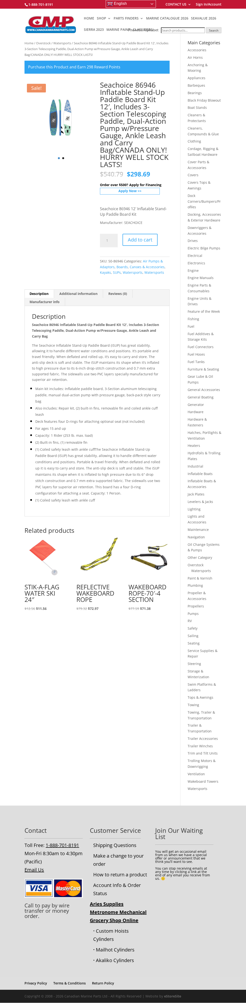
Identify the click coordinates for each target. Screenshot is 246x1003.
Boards (122, 267)
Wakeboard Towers (203, 781)
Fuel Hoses (196, 354)
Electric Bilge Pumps (204, 248)
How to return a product (120, 874)
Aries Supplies (106, 904)
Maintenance (198, 529)
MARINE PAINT (118, 30)
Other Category (200, 557)
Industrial (195, 466)
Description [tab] (39, 293)
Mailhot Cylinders (115, 949)
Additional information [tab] (78, 293)
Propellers (196, 606)
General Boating (201, 397)
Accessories (197, 50)
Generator (196, 404)
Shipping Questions (114, 845)
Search (213, 30)
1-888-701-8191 (62, 845)
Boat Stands (197, 107)
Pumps (193, 613)
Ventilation (196, 774)
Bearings (195, 93)
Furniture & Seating (203, 369)
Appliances (196, 78)
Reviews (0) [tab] (117, 293)
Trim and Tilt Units (203, 753)
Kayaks (105, 272)
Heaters (194, 445)
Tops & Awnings (200, 697)
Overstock (43, 43)
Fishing (193, 319)
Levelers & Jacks (200, 501)
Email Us (34, 869)
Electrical (195, 255)
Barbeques (196, 85)
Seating (194, 643)
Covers (193, 175)
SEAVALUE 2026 (203, 18)
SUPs (117, 272)
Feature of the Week (204, 311)
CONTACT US (176, 5)
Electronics (196, 263)
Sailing (193, 635)
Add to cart (140, 239)
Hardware (195, 412)
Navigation (196, 537)
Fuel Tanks (196, 361)
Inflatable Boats (200, 473)
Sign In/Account (208, 5)
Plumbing (195, 585)
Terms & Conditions (69, 983)
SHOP (101, 18)
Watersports (62, 43)
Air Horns (195, 57)
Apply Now (127, 191)
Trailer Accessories (203, 738)
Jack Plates (196, 494)
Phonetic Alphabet (143, 30)
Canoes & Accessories (147, 267)
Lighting (194, 509)
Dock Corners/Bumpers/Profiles (204, 201)
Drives (193, 240)
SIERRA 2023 (94, 30)
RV (190, 621)
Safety (192, 628)
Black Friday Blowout (204, 100)
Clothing (194, 141)
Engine (193, 270)
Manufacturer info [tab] (45, 302)
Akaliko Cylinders (115, 960)
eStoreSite (172, 996)
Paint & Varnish (200, 578)
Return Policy (103, 983)
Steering (194, 663)
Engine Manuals (201, 277)
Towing (193, 705)
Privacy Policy (36, 983)
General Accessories (204, 389)
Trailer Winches (200, 746)
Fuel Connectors (201, 347)
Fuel (191, 326)
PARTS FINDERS (126, 18)
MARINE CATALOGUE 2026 (167, 18)
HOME (89, 18)
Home (29, 43)
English (120, 3)
